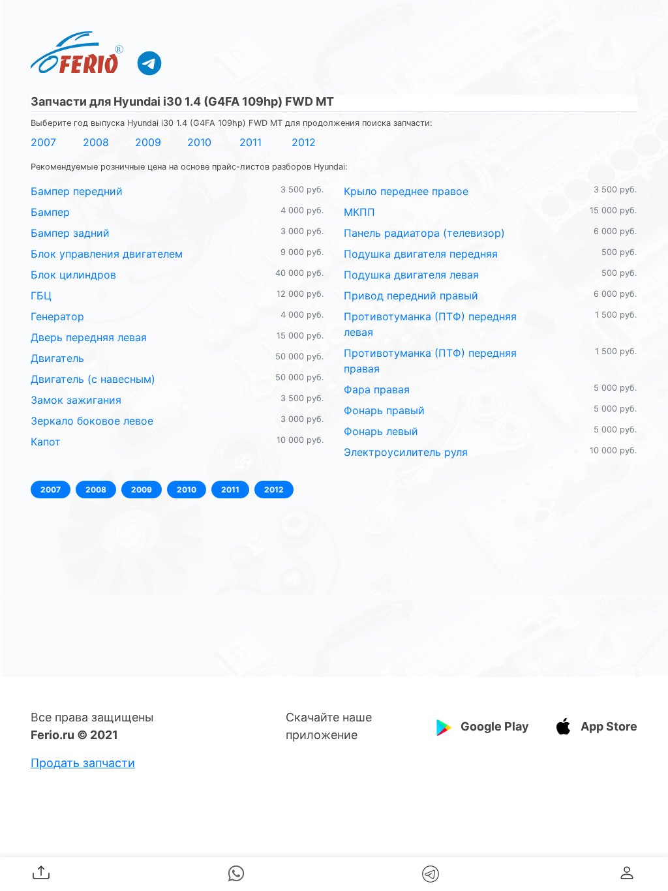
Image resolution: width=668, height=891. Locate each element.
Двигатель (57, 358)
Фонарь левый (381, 431)
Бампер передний (77, 191)
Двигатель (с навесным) (93, 378)
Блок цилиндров (73, 274)
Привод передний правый (411, 295)
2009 (148, 142)
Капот (46, 441)
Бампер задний (70, 232)
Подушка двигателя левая (411, 274)
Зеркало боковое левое (92, 420)
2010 (199, 142)
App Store (609, 726)
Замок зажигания (76, 399)
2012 (304, 142)
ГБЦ (41, 295)
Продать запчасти (83, 763)
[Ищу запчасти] (149, 62)
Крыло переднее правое (406, 191)
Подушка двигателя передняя (421, 253)
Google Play (495, 726)
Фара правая (377, 389)
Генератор (57, 316)
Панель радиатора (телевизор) (424, 232)
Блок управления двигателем (107, 253)
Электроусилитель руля (406, 452)
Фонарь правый (384, 410)
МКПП (359, 212)
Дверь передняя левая (89, 337)
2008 (96, 142)
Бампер (50, 212)
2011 (250, 142)
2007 (43, 142)
